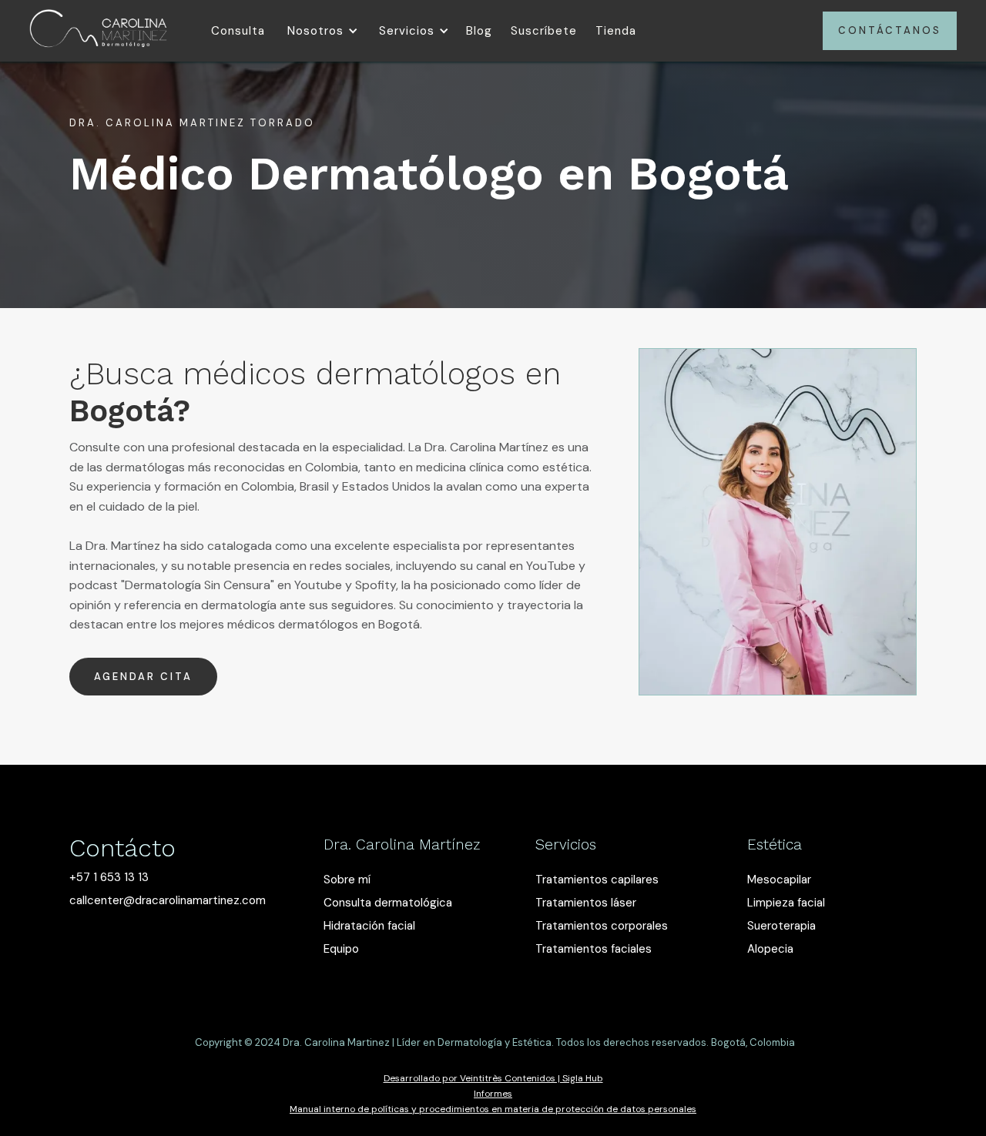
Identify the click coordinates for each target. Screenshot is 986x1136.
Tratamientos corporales (601, 925)
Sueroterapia (781, 925)
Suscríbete (544, 31)
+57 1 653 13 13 (109, 877)
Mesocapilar (779, 879)
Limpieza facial (786, 902)
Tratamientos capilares (597, 879)
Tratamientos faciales (593, 949)
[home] (98, 30)
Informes (493, 1093)
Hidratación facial (369, 925)
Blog (479, 31)
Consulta (238, 31)
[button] (320, 31)
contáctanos (889, 30)
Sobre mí (347, 879)
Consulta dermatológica (388, 902)
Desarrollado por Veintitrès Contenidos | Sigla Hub (493, 1078)
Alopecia (770, 949)
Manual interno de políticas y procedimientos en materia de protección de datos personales (493, 1109)
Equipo (341, 949)
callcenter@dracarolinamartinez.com (167, 900)
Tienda (615, 31)
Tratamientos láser (585, 902)
